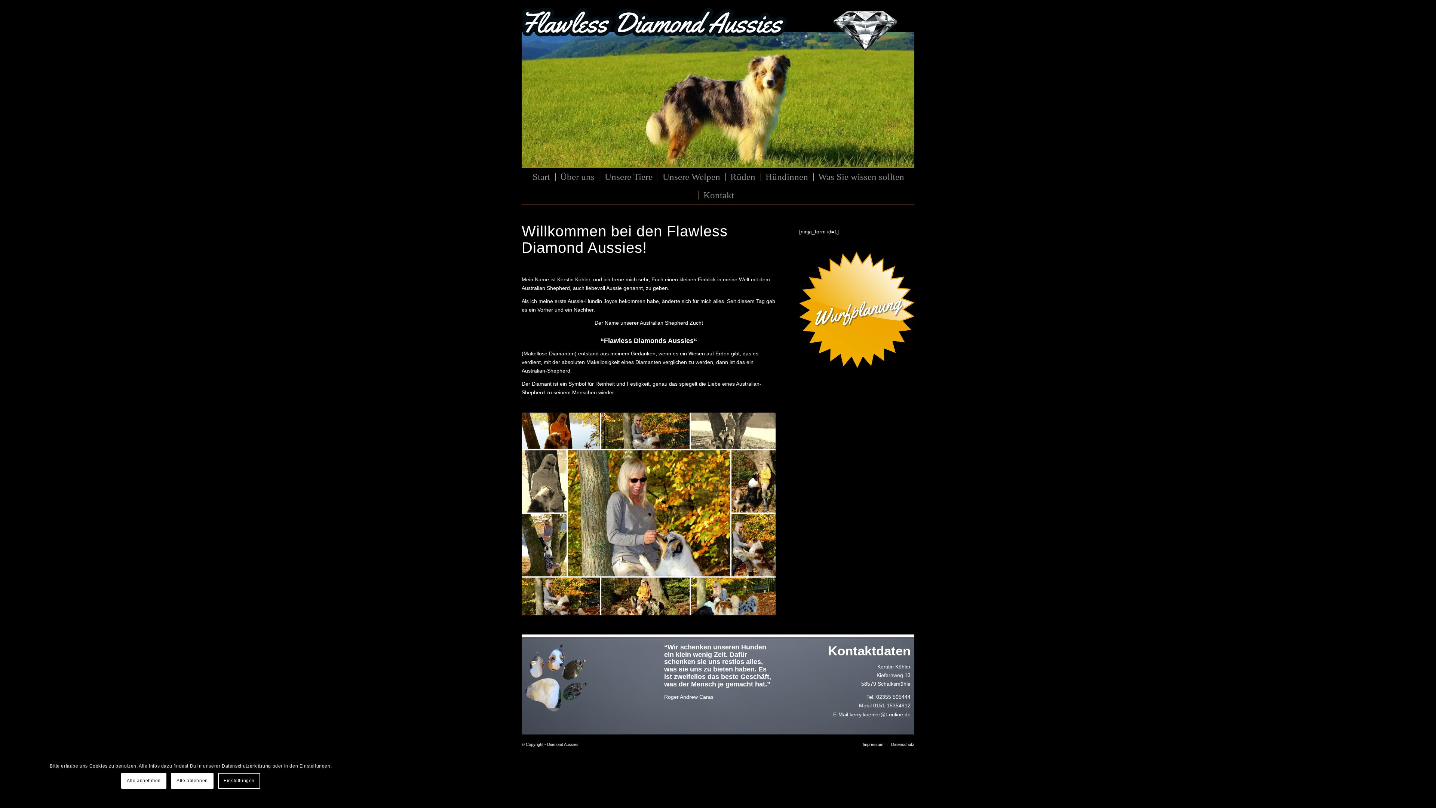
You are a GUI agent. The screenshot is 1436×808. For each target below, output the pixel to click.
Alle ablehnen (192, 780)
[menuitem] (541, 177)
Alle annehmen (144, 780)
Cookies (98, 766)
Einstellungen (239, 780)
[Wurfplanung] (856, 310)
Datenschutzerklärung (246, 766)
